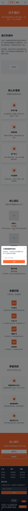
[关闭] (25, 248)
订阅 (14, 262)
